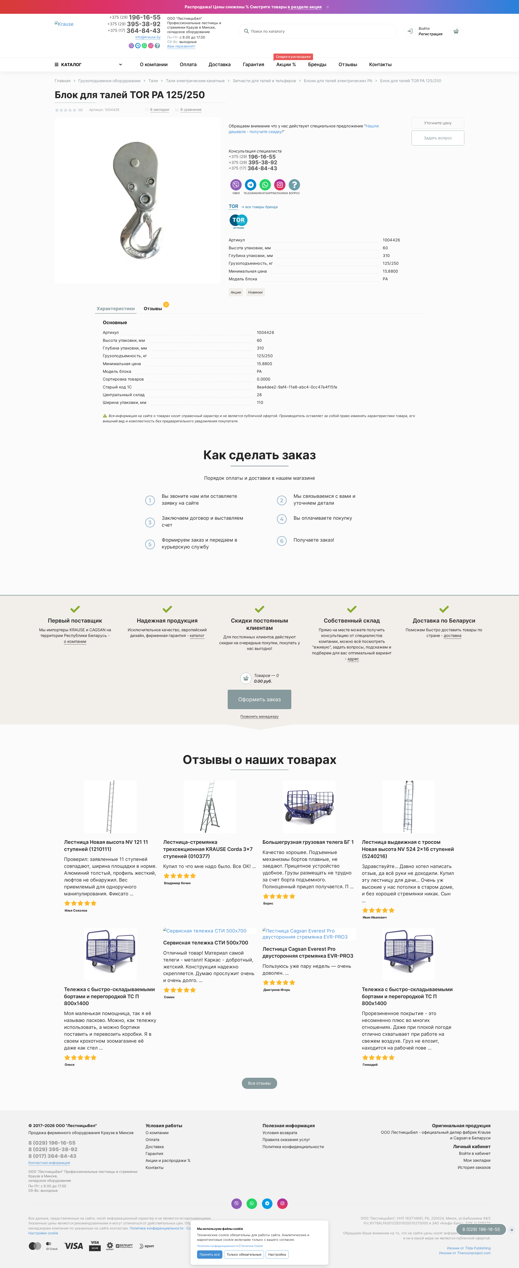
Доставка (220, 64)
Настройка (277, 1254)
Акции (236, 292)
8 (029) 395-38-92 (52, 1149)
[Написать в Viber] (131, 45)
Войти (424, 28)
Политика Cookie (252, 1246)
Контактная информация (49, 1163)
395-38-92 (134, 24)
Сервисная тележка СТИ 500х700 (205, 943)
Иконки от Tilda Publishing (469, 1248)
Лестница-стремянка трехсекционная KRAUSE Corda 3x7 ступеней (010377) (208, 849)
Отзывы (348, 64)
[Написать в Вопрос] (157, 45)
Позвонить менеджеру (259, 716)
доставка (452, 635)
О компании (154, 64)
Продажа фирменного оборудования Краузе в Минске (81, 1132)
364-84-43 (134, 30)
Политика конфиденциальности (293, 1146)
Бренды (317, 64)
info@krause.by (148, 37)
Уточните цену (438, 122)
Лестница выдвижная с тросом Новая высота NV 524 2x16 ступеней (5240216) (408, 849)
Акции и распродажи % (168, 1160)
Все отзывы (259, 1083)
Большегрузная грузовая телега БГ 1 (308, 842)
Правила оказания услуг (286, 1139)
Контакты (380, 64)
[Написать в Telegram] (138, 45)
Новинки (255, 292)
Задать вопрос (438, 138)
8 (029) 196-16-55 (52, 1143)
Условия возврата (280, 1132)
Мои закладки (477, 1160)
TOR (233, 206)
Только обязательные (244, 1254)
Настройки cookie (43, 1233)
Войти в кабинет (475, 1153)
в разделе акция (305, 6)
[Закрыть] (327, 7)
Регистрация (430, 34)
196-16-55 (135, 17)
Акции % (289, 63)
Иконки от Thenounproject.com (465, 1253)
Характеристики (116, 308)
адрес (353, 658)
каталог (197, 635)
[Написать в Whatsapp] (144, 45)
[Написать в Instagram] (151, 45)
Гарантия (253, 64)
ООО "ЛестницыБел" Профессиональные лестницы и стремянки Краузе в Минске (194, 22)
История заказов (474, 1167)
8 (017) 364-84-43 (52, 1156)
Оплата (188, 64)
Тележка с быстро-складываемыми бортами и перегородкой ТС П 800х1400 (109, 996)
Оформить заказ (259, 699)
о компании (75, 641)
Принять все (210, 1254)
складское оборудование (188, 32)
